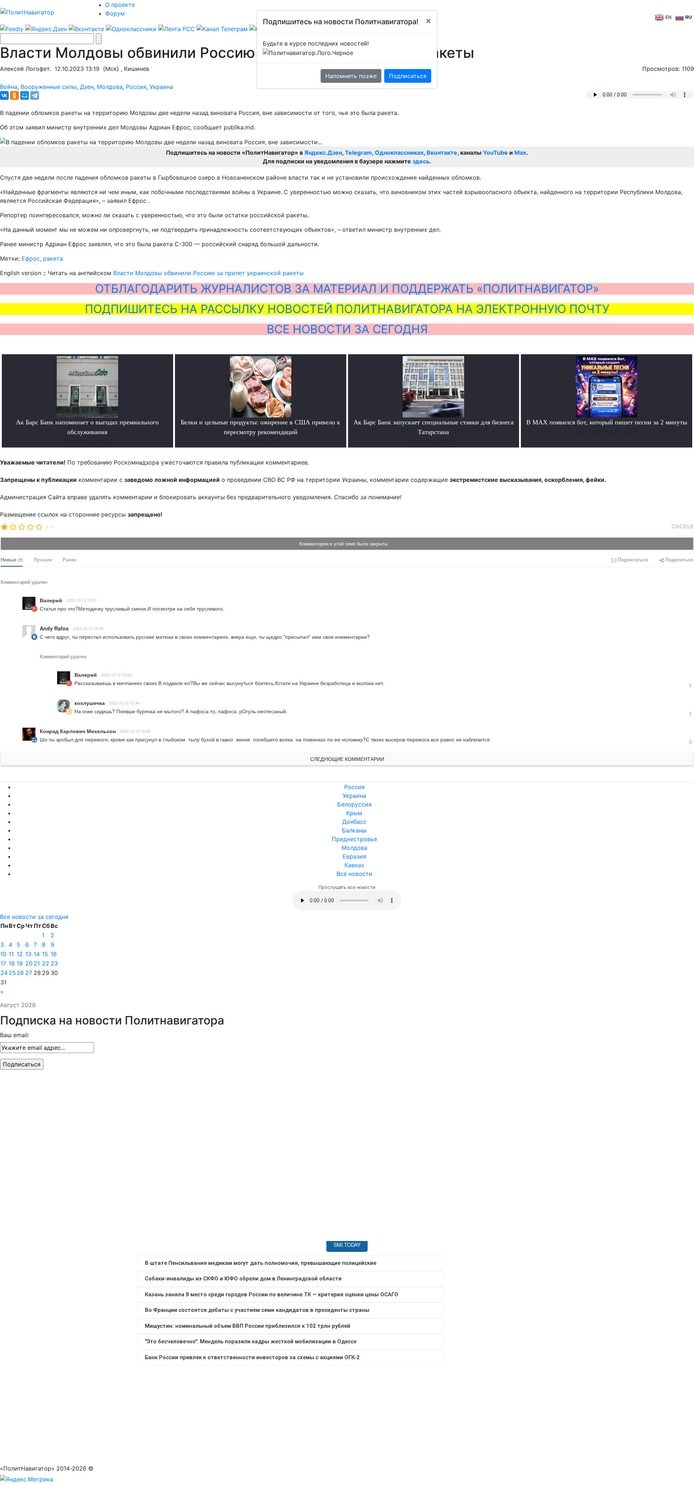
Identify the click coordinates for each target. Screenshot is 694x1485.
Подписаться (408, 76)
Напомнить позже (351, 76)
